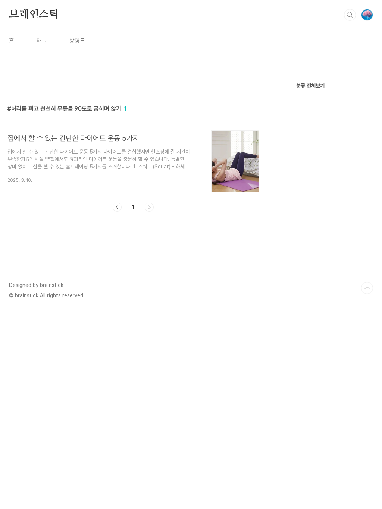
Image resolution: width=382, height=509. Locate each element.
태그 (42, 40)
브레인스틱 (34, 14)
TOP (367, 288)
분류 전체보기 (310, 86)
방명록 (77, 40)
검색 (350, 14)
